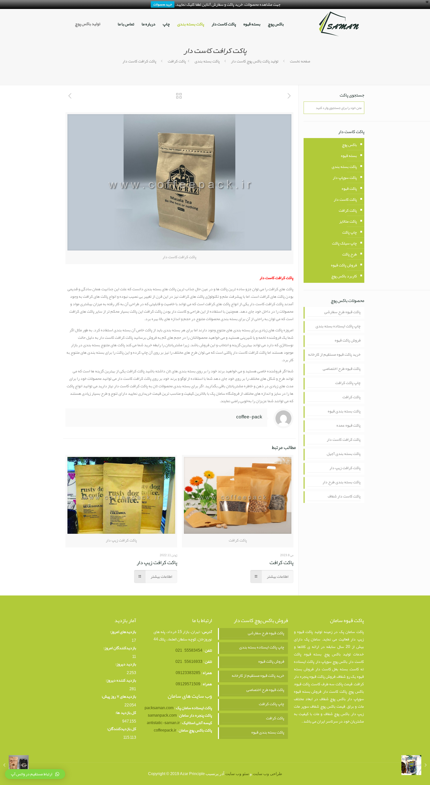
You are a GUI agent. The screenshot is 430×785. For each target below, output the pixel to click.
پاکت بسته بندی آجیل (344, 454)
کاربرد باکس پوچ (344, 276)
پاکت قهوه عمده (348, 425)
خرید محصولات (162, 4)
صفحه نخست (300, 61)
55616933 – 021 (188, 662)
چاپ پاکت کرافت (348, 383)
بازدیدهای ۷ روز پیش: (119, 696)
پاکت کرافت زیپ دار (157, 562)
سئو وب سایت (237, 774)
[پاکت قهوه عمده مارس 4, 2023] (14, 765)
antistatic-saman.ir (163, 723)
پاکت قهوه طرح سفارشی (342, 312)
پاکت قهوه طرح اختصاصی (342, 369)
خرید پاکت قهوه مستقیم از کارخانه (334, 354)
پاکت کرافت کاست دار (344, 439)
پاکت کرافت (177, 61)
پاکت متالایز (348, 221)
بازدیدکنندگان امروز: (120, 648)
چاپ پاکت (349, 232)
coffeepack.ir (165, 730)
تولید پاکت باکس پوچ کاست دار (254, 61)
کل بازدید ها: (125, 712)
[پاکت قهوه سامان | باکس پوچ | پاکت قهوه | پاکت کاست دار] (339, 24)
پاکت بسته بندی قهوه (344, 411)
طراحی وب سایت (267, 774)
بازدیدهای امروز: (123, 632)
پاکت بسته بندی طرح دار (341, 482)
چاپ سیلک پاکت (344, 243)
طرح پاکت (349, 254)
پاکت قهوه (349, 189)
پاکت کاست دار (345, 199)
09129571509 (188, 684)
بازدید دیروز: (125, 664)
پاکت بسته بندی (207, 61)
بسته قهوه (349, 156)
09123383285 (188, 673)
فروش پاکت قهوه (344, 265)
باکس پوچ (349, 145)
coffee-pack (249, 417)
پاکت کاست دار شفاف (344, 496)
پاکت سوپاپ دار (345, 178)
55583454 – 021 (188, 650)
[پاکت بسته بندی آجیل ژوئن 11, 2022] (415, 765)
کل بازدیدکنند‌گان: (121, 729)
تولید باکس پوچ (87, 23)
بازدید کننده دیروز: (121, 680)
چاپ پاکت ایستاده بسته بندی (338, 326)
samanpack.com (162, 715)
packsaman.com (159, 708)
